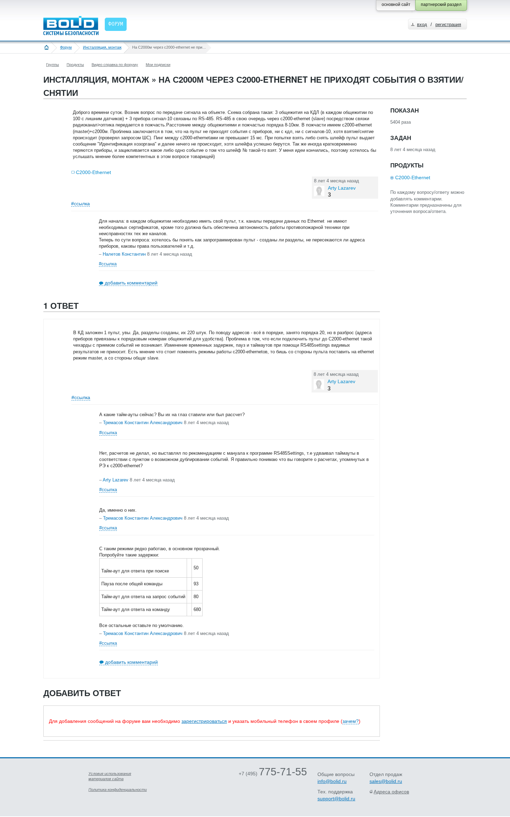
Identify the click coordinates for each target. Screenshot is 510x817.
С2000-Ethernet (93, 172)
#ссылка (80, 203)
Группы (52, 65)
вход (422, 24)
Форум (66, 47)
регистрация (448, 24)
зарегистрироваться (204, 721)
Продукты (75, 65)
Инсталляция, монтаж (102, 47)
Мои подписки (158, 65)
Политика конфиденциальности (117, 789)
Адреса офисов (391, 791)
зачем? (350, 721)
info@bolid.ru (332, 781)
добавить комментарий (131, 283)
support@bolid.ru (336, 798)
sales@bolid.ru (385, 781)
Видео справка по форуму (115, 65)
